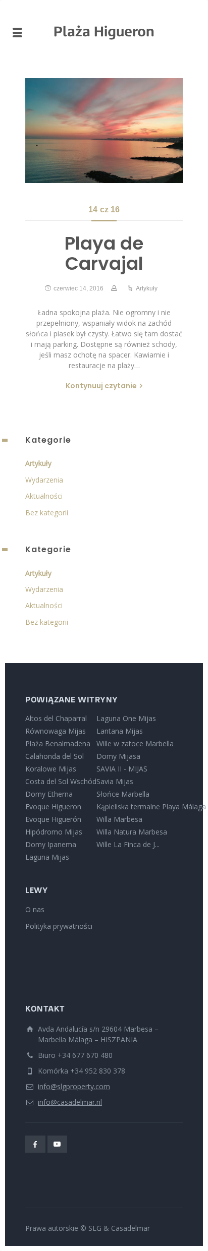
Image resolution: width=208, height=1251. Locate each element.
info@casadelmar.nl (70, 1102)
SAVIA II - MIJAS (121, 768)
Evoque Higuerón (53, 819)
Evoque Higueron (53, 806)
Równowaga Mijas (55, 731)
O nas (34, 909)
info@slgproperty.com (74, 1086)
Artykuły (147, 288)
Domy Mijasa (118, 756)
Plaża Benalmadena (57, 743)
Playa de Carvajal (104, 253)
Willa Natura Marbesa (131, 832)
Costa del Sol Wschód (60, 781)
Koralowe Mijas (50, 768)
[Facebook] (35, 1144)
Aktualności (44, 496)
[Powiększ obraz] (104, 130)
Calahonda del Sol (54, 756)
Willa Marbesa (119, 819)
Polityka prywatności (58, 926)
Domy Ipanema (50, 844)
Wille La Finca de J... (128, 844)
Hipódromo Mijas (53, 832)
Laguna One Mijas (126, 718)
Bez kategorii (46, 512)
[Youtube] (57, 1144)
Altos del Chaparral (56, 718)
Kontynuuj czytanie (101, 386)
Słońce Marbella (122, 794)
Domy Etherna (49, 794)
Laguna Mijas (47, 857)
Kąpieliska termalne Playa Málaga (151, 806)
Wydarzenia (44, 480)
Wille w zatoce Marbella (135, 743)
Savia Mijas (114, 781)
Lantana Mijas (119, 731)
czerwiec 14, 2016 (78, 288)
